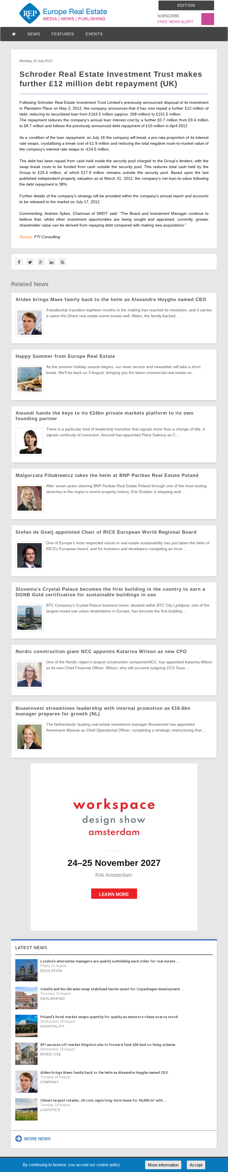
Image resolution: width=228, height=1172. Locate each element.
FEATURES (62, 34)
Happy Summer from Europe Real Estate (65, 356)
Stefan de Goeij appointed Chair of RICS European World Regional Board (106, 532)
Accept (196, 1165)
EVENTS (94, 34)
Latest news (31, 947)
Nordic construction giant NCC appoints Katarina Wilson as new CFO (101, 651)
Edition (186, 5)
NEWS (34, 34)
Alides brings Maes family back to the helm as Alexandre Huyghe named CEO (111, 299)
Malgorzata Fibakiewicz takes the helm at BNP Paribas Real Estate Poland (107, 475)
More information (163, 1165)
